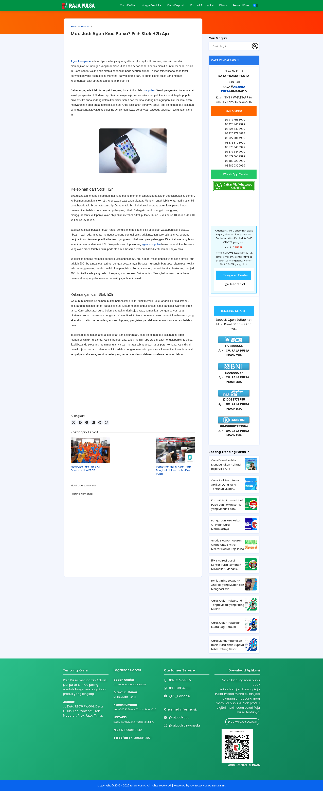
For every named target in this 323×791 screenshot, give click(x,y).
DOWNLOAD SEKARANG (243, 721)
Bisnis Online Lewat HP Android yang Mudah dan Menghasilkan (227, 585)
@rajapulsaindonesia (184, 725)
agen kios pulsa (151, 244)
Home (74, 26)
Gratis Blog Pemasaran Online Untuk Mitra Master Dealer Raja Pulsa (227, 545)
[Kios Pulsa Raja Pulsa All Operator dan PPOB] (90, 450)
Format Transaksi (201, 5)
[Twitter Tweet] (74, 422)
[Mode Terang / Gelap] (255, 5)
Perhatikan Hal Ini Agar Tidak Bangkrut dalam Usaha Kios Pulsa (173, 470)
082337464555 (180, 680)
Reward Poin (240, 5)
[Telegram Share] (87, 422)
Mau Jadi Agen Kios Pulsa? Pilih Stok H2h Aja (120, 34)
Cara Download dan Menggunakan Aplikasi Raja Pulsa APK (226, 464)
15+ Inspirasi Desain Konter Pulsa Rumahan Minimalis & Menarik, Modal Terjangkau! (226, 565)
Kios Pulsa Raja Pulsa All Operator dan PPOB (85, 468)
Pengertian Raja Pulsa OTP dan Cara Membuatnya (225, 525)
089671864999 (179, 688)
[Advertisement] (133, 50)
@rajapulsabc (179, 717)
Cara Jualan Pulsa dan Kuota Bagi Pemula (225, 625)
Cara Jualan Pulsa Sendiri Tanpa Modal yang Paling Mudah (227, 605)
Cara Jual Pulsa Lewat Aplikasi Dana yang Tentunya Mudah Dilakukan (225, 485)
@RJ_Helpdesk (179, 696)
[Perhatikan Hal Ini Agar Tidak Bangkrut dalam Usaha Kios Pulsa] (175, 450)
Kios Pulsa (84, 26)
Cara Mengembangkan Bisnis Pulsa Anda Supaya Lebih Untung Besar (227, 645)
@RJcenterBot (235, 284)
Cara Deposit (176, 5)
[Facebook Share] (80, 422)
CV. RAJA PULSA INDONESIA (208, 785)
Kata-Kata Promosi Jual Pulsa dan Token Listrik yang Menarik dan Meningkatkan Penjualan (227, 505)
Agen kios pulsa (81, 61)
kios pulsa (148, 90)
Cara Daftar (128, 5)
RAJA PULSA (138, 785)
